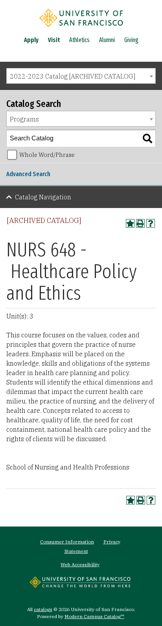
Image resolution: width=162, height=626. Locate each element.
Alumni (107, 40)
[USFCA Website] (80, 585)
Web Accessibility (80, 564)
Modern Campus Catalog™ (94, 616)
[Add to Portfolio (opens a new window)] (130, 223)
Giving (131, 40)
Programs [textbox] (24, 119)
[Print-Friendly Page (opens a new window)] (140, 223)
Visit (54, 40)
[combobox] (81, 76)
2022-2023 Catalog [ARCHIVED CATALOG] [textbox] (72, 76)
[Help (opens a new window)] (150, 223)
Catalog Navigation (43, 197)
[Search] (147, 138)
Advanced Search (28, 174)
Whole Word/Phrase (47, 154)
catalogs (43, 609)
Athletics (79, 40)
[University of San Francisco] (81, 29)
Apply (31, 40)
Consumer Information (67, 542)
